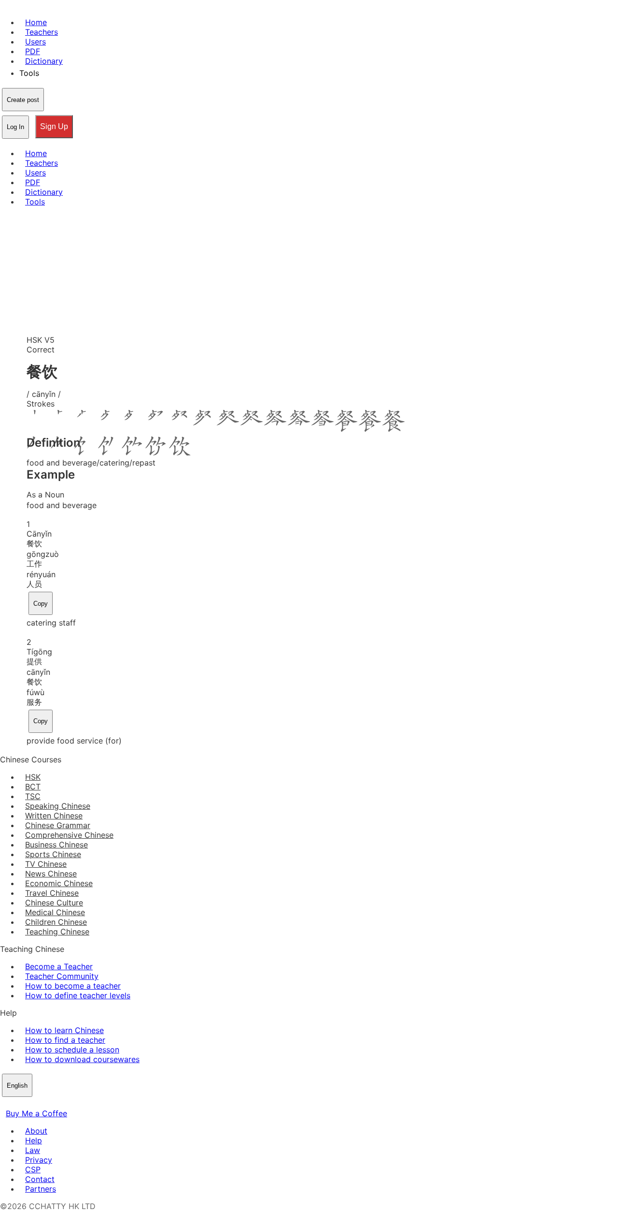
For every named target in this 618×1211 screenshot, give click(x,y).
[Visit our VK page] (29, 1103)
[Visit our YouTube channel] (40, 1103)
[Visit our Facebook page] (6, 1103)
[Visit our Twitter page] (17, 1103)
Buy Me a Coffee (36, 1113)
